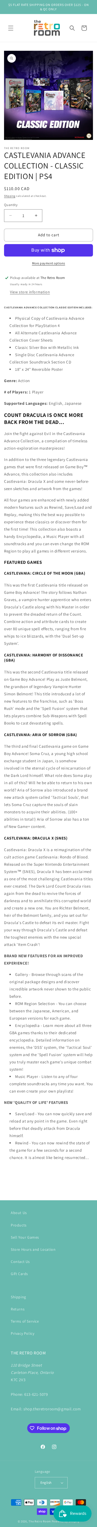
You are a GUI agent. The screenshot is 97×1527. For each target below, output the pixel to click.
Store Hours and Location (33, 1249)
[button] (11, 28)
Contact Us (20, 1261)
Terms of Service (25, 1321)
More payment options (48, 263)
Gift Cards (19, 1273)
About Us (19, 1212)
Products (19, 1225)
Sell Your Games (25, 1237)
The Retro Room (40, 1521)
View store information (30, 291)
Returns (18, 1309)
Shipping (9, 196)
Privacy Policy (22, 1333)
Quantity (11, 205)
